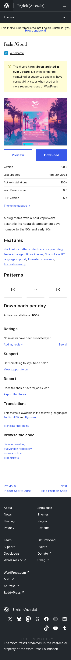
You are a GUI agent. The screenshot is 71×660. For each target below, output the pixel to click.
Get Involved (46, 540)
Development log (15, 444)
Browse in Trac (13, 453)
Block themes (34, 254)
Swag (43, 560)
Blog (60, 249)
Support (9, 547)
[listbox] (35, 290)
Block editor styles (43, 249)
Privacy (9, 528)
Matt (9, 579)
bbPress (11, 586)
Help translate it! (35, 30)
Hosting (9, 521)
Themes (9, 17)
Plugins (42, 521)
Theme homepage (15, 205)
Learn (8, 540)
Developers (12, 553)
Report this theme (15, 394)
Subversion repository (18, 448)
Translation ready (15, 264)
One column (52, 254)
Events (42, 547)
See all (63, 344)
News (8, 514)
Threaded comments (41, 259)
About (8, 508)
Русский (30, 417)
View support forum (16, 369)
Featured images (14, 254)
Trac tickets (11, 457)
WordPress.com (17, 572)
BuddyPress (14, 592)
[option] (13, 290)
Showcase (44, 508)
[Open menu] (65, 5)
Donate (44, 553)
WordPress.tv (15, 560)
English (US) (11, 417)
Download (51, 155)
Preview (18, 155)
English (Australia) (25, 609)
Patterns (43, 528)
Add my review (13, 344)
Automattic (17, 53)
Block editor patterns (17, 249)
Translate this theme (16, 425)
